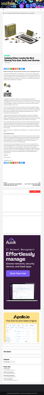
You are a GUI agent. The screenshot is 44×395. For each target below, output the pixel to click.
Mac (5, 55)
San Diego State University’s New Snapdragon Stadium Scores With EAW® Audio (13, 184)
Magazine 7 (30, 393)
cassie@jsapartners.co (8, 160)
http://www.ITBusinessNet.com (9, 370)
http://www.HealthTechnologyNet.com (11, 380)
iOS (34, 150)
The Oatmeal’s (28, 144)
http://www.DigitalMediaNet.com (10, 376)
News (8, 55)
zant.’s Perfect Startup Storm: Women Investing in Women (32, 184)
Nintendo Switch (8, 151)
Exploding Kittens (28, 73)
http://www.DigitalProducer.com (10, 373)
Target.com (36, 130)
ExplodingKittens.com (23, 76)
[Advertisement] (22, 172)
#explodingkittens (21, 73)
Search (35, 191)
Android (37, 150)
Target (16, 76)
